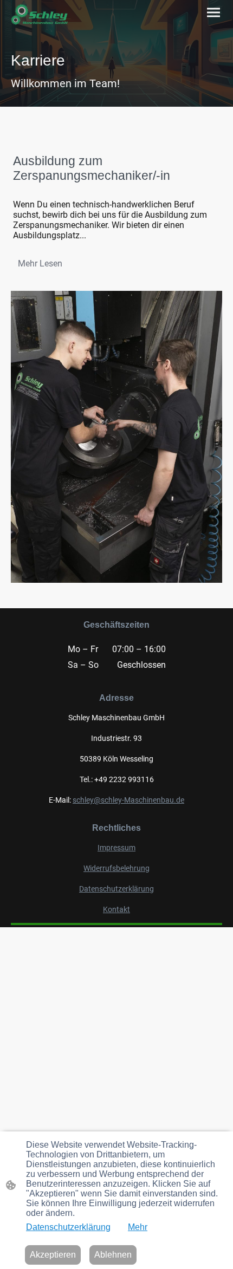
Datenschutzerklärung (68, 1227)
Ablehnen (113, 1254)
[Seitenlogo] (39, 14)
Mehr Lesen (40, 263)
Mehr (137, 1227)
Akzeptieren (53, 1254)
